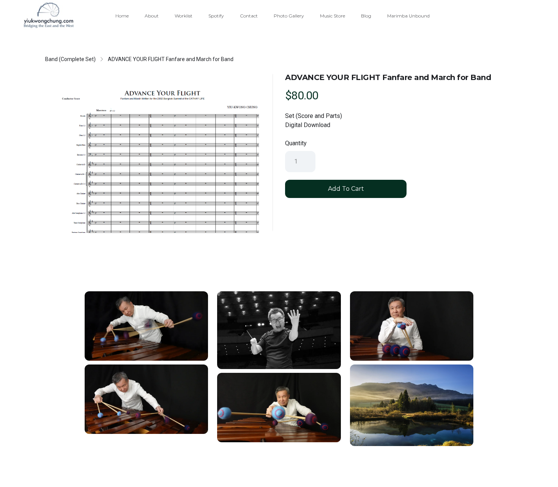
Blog (366, 16)
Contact (249, 16)
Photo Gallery (289, 16)
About (152, 16)
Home (122, 16)
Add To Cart (346, 188)
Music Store (332, 16)
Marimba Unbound (408, 16)
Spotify (216, 16)
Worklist (183, 16)
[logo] (48, 15)
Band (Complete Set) (70, 59)
